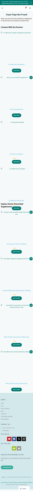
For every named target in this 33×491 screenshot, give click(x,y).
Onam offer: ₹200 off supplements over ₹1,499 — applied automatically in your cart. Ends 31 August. (15, 2)
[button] (30, 8)
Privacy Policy (4, 482)
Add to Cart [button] (16, 251)
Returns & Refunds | (23, 482)
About (3, 400)
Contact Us (5, 424)
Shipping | (30, 482)
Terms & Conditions (13, 482)
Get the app (5, 443)
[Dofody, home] (4, 8)
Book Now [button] (16, 70)
